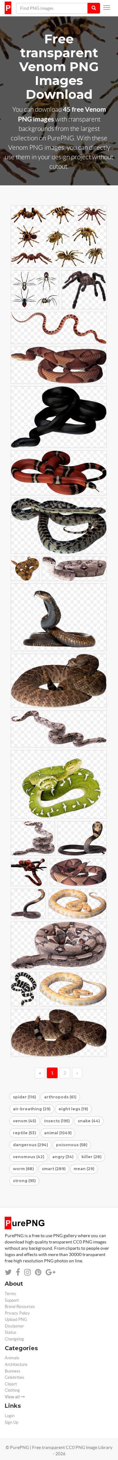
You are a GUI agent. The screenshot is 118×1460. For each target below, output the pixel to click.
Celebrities (14, 1377)
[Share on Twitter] (8, 1272)
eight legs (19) (73, 1109)
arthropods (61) (60, 1097)
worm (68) (23, 1168)
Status (10, 1332)
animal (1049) (58, 1132)
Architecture (16, 1364)
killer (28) (91, 1156)
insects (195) (57, 1121)
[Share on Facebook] (18, 1272)
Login (9, 1415)
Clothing (12, 1390)
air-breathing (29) (32, 1109)
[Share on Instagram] (27, 1272)
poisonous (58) (71, 1144)
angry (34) (63, 1156)
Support (12, 1300)
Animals (12, 1358)
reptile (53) (24, 1132)
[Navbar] (106, 8)
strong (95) (24, 1180)
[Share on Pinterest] (38, 1272)
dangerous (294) (30, 1144)
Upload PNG (16, 1319)
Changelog (14, 1339)
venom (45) (24, 1121)
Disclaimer (14, 1326)
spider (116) (24, 1097)
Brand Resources (20, 1306)
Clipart (11, 1384)
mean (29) (84, 1168)
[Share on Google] (50, 1272)
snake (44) (89, 1121)
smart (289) (54, 1168)
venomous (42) (28, 1156)
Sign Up (11, 1422)
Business (12, 1371)
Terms (10, 1293)
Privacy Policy (17, 1313)
